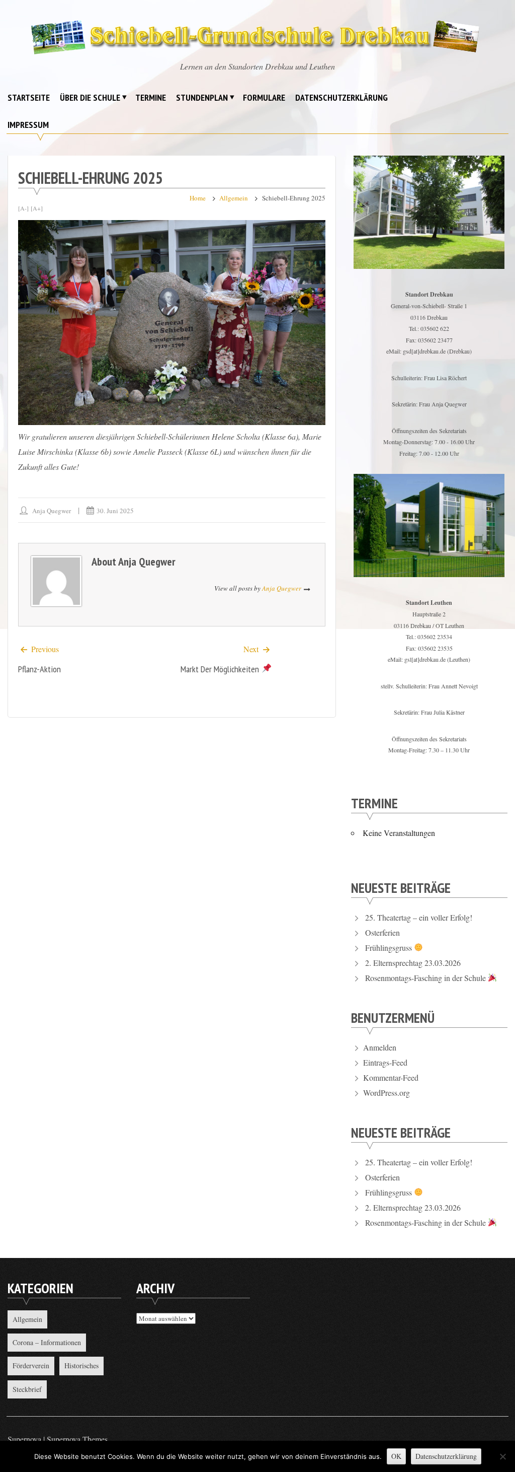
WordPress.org (386, 1092)
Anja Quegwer (51, 510)
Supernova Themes (77, 1439)
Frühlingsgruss (389, 947)
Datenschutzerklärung (341, 97)
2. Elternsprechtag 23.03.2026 (413, 962)
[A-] (23, 208)
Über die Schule (90, 97)
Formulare (264, 97)
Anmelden (379, 1047)
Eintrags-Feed (385, 1062)
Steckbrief (27, 1389)
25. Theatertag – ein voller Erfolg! (418, 917)
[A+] (37, 208)
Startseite (29, 97)
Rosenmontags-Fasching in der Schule (426, 977)
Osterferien (382, 932)
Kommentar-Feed (390, 1077)
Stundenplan (202, 97)
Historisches (81, 1365)
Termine (150, 97)
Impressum (28, 124)
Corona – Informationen (47, 1342)
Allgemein (233, 197)
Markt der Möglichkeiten (221, 669)
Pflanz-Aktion (39, 669)
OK (396, 1456)
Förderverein (31, 1365)
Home (198, 197)
